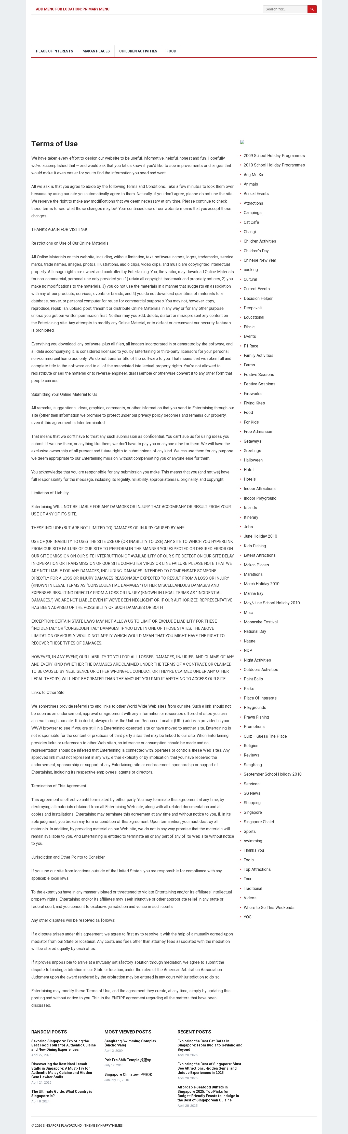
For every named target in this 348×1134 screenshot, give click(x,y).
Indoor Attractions (260, 488)
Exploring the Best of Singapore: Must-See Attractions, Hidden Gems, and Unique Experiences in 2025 (210, 1068)
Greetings (252, 450)
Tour (247, 878)
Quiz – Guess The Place (265, 736)
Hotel (248, 469)
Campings (253, 212)
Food (171, 51)
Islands (250, 507)
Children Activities (138, 51)
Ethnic (249, 327)
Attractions (253, 203)
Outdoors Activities (261, 669)
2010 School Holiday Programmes (274, 165)
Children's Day (256, 250)
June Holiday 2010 (260, 536)
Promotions (254, 726)
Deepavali (253, 307)
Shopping (252, 802)
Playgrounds (255, 707)
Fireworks (253, 393)
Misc (248, 612)
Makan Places (96, 51)
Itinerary (251, 517)
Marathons (253, 574)
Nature (250, 641)
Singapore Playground (62, 1125)
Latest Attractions (260, 555)
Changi (250, 231)
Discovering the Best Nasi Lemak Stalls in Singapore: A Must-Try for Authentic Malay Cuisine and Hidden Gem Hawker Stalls (61, 1070)
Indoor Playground (260, 498)
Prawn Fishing (256, 717)
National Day (255, 631)
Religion (251, 745)
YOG (247, 917)
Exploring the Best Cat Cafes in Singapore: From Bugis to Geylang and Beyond (210, 1045)
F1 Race (251, 346)
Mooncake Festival (261, 622)
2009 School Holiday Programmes (274, 155)
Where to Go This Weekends (269, 907)
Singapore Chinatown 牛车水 (128, 1074)
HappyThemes (111, 1125)
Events (250, 336)
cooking (251, 269)
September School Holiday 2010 (273, 774)
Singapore (253, 812)
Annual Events (256, 193)
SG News (252, 793)
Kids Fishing (255, 545)
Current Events (257, 288)
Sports (250, 831)
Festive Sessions (259, 384)
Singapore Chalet (259, 821)
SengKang (253, 764)
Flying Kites (254, 403)
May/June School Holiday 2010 (272, 602)
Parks (249, 688)
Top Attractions (257, 869)
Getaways (252, 441)
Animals (251, 184)
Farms (249, 364)
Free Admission (258, 431)
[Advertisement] (174, 96)
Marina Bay (253, 593)
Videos (250, 897)
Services (252, 783)
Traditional (253, 888)
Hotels (250, 479)
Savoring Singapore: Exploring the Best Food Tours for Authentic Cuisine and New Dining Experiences (63, 1045)
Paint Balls (253, 679)
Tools (249, 860)
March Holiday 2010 (261, 583)
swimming (253, 840)
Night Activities (257, 660)
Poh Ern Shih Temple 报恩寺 (127, 1060)
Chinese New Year (260, 260)
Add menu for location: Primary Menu (73, 9)
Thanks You (254, 850)
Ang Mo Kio (254, 174)
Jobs (248, 526)
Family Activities (258, 355)
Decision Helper (258, 298)
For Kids (251, 422)
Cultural (250, 279)
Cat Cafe (251, 222)
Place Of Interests (54, 51)
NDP (248, 650)
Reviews (251, 755)
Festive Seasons (259, 374)
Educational (254, 317)
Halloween (253, 460)
